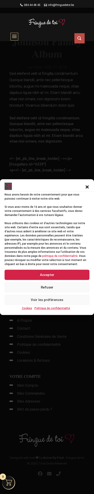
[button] (87, 187)
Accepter (47, 275)
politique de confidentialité (60, 256)
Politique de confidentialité (52, 308)
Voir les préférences (47, 300)
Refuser (47, 287)
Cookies (27, 308)
